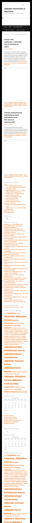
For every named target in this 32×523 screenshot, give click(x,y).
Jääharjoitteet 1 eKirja (11, 188)
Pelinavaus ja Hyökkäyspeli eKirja (13, 196)
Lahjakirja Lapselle (22, 103)
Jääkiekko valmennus (16, 372)
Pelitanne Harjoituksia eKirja (12, 200)
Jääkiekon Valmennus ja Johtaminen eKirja (16, 207)
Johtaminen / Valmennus (9, 29)
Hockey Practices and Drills (10, 417)
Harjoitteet (11, 313)
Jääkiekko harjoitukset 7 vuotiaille (17, 336)
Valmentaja (23, 392)
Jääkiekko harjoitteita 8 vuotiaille (11, 331)
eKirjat (10, 26)
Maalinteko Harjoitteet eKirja (12, 195)
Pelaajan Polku (9, 209)
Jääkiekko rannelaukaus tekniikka (11, 344)
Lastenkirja (17, 387)
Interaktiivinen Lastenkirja (12, 103)
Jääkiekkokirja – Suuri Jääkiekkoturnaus (13, 224)
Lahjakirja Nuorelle (8, 105)
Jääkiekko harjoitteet (16, 328)
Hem (5, 26)
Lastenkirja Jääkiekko (17, 105)
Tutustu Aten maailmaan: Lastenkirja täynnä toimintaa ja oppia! (13, 43)
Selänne (7, 391)
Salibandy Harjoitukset (9, 423)
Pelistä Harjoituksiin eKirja (12, 198)
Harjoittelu (15, 320)
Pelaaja (19, 389)
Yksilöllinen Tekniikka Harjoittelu (13, 201)
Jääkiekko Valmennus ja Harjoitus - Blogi (17, 102)
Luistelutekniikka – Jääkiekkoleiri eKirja (15, 193)
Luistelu (10, 389)
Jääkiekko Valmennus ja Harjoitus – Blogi (13, 307)
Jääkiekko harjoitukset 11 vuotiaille (19, 341)
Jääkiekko (8, 328)
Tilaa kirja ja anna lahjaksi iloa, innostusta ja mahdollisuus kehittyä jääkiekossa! (15, 63)
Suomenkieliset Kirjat (17, 26)
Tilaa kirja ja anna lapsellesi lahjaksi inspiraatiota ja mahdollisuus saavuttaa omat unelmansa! (15, 135)
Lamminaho (9, 386)
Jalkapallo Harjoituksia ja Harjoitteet (12, 420)
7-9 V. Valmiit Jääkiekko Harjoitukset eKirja (15, 187)
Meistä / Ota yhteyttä (21, 29)
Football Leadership (8, 415)
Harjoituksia (16, 323)
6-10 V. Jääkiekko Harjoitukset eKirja (14, 185)
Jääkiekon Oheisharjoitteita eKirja (13, 192)
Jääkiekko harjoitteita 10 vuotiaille (16, 333)
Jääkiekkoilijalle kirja (11, 176)
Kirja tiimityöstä (19, 176)
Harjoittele (18, 313)
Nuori (16, 389)
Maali (14, 389)
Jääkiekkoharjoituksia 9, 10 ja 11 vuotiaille (15, 190)
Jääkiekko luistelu (8, 343)
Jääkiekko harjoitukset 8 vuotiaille (12, 338)
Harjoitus (21, 323)
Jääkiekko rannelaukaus (18, 343)
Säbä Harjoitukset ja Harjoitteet (11, 422)
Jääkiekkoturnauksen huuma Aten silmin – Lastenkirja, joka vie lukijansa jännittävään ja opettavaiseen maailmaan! (14, 230)
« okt (5, 410)
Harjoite (5, 313)
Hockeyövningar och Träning (10, 418)
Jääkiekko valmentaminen (14, 374)
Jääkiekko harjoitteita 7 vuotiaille (21, 330)
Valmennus (15, 392)
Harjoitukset (9, 323)
